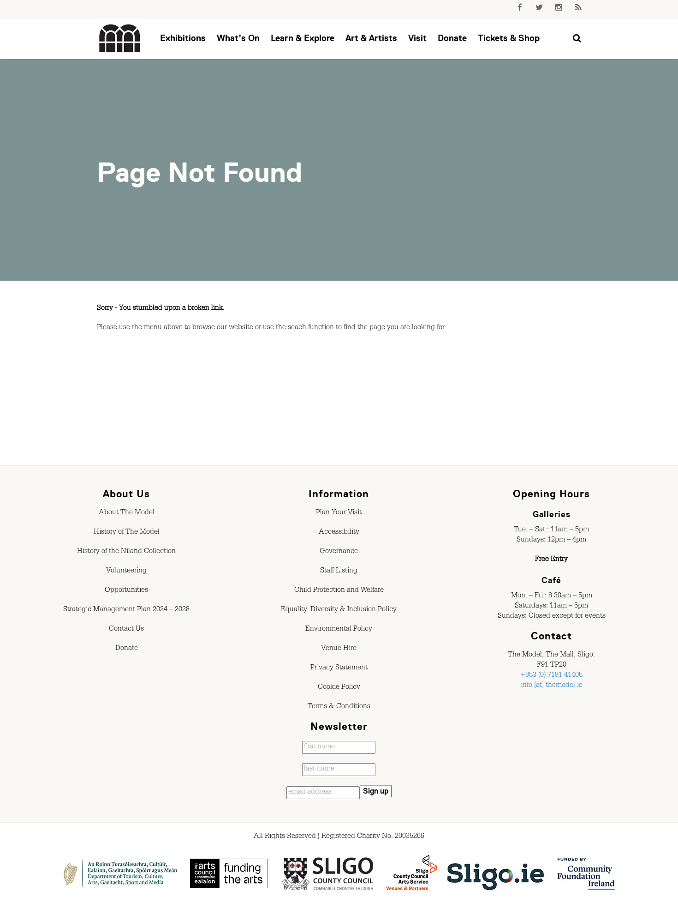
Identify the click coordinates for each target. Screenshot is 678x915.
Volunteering (126, 571)
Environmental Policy (338, 629)
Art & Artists (371, 38)
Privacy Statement (339, 668)
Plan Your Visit (339, 513)
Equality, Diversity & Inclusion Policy (339, 610)
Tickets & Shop (509, 38)
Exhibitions (183, 38)
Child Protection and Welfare (339, 591)
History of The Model (127, 532)
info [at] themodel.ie (552, 686)
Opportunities (126, 591)
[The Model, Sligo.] (120, 38)
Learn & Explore (302, 38)
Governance (339, 552)
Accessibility (339, 532)
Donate (452, 38)
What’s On (238, 38)
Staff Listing (338, 571)
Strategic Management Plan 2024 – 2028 (126, 610)
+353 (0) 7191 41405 (552, 676)
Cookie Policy (339, 688)
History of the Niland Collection (126, 552)
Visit (417, 38)
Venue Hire (339, 649)
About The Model (127, 513)
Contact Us (126, 629)
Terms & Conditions (339, 707)
